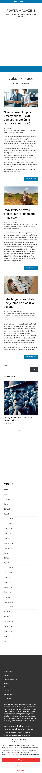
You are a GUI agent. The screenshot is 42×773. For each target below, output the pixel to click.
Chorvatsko (7, 729)
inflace (20, 735)
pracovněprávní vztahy (23, 130)
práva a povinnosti (16, 226)
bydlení (20, 726)
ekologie (6, 732)
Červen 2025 (8, 524)
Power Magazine (21, 10)
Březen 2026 (8, 489)
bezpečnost (12, 726)
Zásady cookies (20, 770)
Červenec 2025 (8, 519)
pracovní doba (24, 318)
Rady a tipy (9, 128)
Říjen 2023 (7, 612)
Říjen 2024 (7, 553)
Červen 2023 (8, 626)
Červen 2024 (8, 573)
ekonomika (13, 732)
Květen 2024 (8, 577)
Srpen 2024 (7, 563)
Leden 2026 (7, 499)
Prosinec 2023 (8, 602)
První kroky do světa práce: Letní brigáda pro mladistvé (19, 213)
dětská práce (9, 224)
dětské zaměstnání (26, 313)
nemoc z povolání (11, 130)
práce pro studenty (14, 318)
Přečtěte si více (31, 179)
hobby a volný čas (10, 735)
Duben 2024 (7, 582)
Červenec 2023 (8, 622)
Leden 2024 (7, 597)
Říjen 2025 (7, 504)
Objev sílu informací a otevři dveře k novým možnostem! (21, 15)
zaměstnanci (19, 132)
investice (27, 735)
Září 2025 (7, 509)
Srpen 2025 (7, 514)
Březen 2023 (8, 641)
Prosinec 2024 (8, 543)
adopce (5, 726)
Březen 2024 (8, 587)
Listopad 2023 (8, 607)
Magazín (13, 311)
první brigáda (26, 226)
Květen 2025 (8, 529)
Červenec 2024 (8, 568)
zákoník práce (11, 132)
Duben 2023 (7, 636)
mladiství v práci (26, 224)
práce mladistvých (24, 315)
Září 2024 (7, 558)
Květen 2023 (8, 631)
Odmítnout (21, 766)
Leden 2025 (7, 538)
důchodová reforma (30, 729)
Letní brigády (14, 315)
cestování (27, 726)
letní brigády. (17, 224)
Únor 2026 (7, 494)
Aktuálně (8, 311)
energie (20, 732)
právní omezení (33, 318)
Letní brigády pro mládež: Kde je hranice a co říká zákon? (20, 302)
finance (26, 732)
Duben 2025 (7, 533)
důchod (23, 729)
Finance (8, 222)
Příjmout (21, 760)
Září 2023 (7, 617)
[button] (39, 740)
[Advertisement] (21, 40)
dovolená (16, 729)
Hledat (6, 366)
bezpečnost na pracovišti (13, 313)
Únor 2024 (7, 592)
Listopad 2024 (8, 548)
